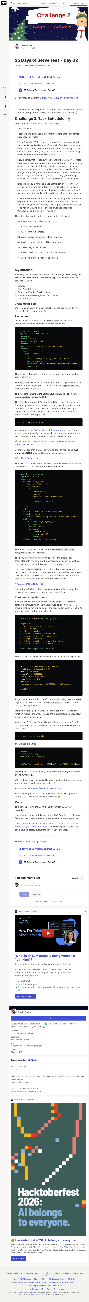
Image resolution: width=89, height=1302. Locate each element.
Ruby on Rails (39, 1295)
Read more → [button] (19, 1258)
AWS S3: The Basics (20, 1068)
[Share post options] (4, 124)
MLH (60, 1286)
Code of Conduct (41, 902)
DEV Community (12, 1273)
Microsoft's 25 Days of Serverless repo (59, 98)
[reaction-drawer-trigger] (5, 89)
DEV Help (71, 1279)
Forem (17, 1292)
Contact (72, 1282)
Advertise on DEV (19, 1282)
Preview (36, 894)
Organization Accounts (37, 1282)
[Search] (11, 3)
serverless (41, 65)
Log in (64, 3)
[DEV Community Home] (4, 3)
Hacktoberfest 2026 (59, 1247)
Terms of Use (59, 1289)
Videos (43, 1279)
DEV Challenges (26, 1279)
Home (15, 1279)
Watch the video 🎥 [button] (25, 996)
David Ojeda (26, 45)
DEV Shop (52, 1286)
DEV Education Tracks (57, 1279)
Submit (24, 894)
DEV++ (36, 1279)
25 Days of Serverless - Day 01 (26, 1090)
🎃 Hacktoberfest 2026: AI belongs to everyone (43, 1240)
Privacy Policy (46, 1289)
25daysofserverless (25, 65)
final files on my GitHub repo (48, 788)
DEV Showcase (53, 1282)
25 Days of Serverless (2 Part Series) (40, 77)
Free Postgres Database (37, 1286)
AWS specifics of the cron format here (52, 430)
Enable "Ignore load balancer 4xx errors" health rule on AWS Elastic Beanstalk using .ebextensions (47, 1079)
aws (50, 65)
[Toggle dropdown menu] (85, 911)
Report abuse (57, 902)
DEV (53, 1292)
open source (30, 1292)
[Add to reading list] (4, 107)
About (64, 1282)
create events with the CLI (48, 823)
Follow (49, 1018)
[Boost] (4, 115)
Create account (78, 3)
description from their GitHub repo (43, 123)
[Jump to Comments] (4, 98)
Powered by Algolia (48, 3)
